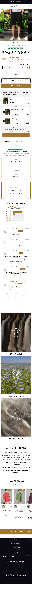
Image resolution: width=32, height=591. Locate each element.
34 (13, 67)
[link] (5, 100)
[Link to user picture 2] (16, 295)
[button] (13, 57)
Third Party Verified (15, 148)
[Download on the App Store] (10, 575)
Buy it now (16, 85)
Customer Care (16, 543)
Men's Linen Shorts (20, 45)
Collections (12, 45)
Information (15, 547)
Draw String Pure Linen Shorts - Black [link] (19, 98)
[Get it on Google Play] (21, 575)
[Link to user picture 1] (7, 295)
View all (16, 484)
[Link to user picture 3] (25, 295)
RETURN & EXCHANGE (16, 193)
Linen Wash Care (16, 190)
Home (7, 45)
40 (27, 67)
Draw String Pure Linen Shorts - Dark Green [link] (18, 119)
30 (4, 67)
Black (16, 74)
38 (22, 67)
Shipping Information (16, 187)
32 (9, 67)
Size (16, 64)
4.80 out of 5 (20, 207)
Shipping (11, 60)
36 (18, 67)
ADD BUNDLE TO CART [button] (16, 135)
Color (16, 71)
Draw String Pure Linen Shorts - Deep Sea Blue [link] (18, 110)
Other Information (16, 196)
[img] (13, 228)
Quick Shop (15, 539)
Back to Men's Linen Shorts (17, 531)
